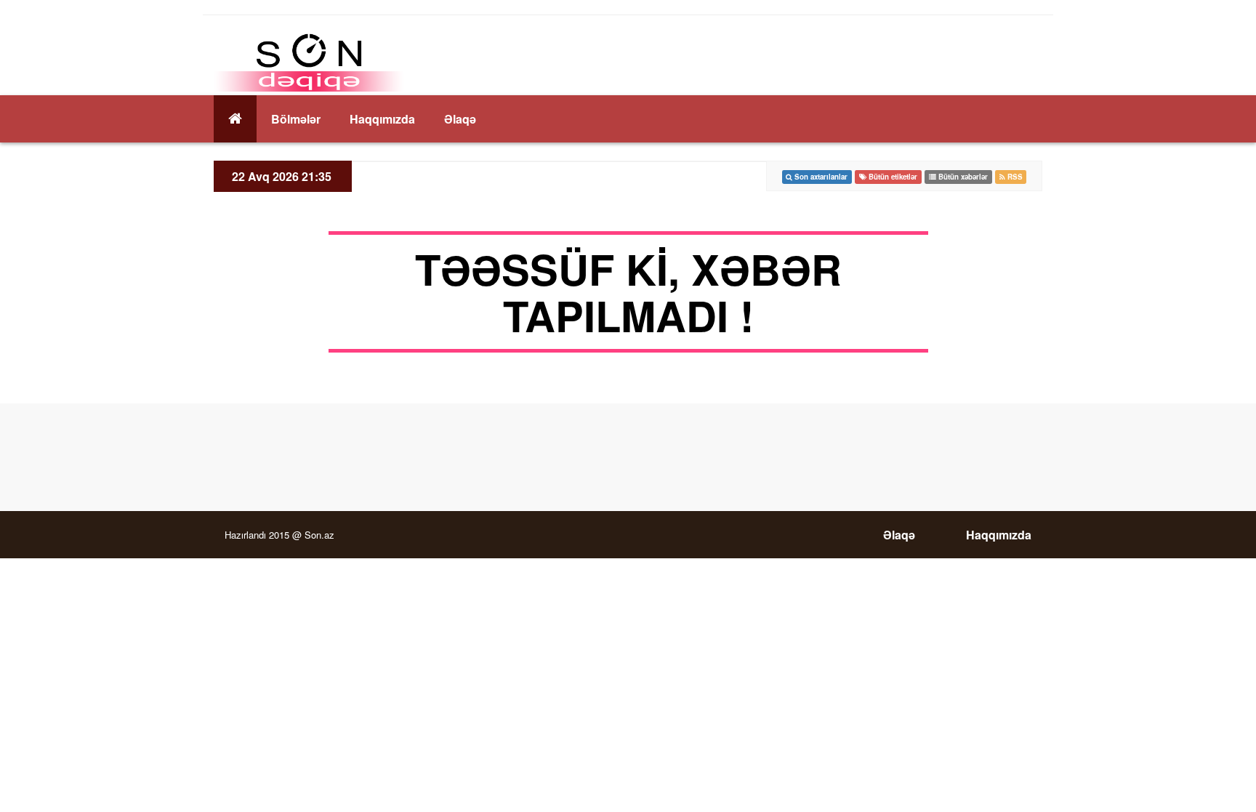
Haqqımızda (382, 118)
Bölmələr (296, 118)
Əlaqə (460, 118)
